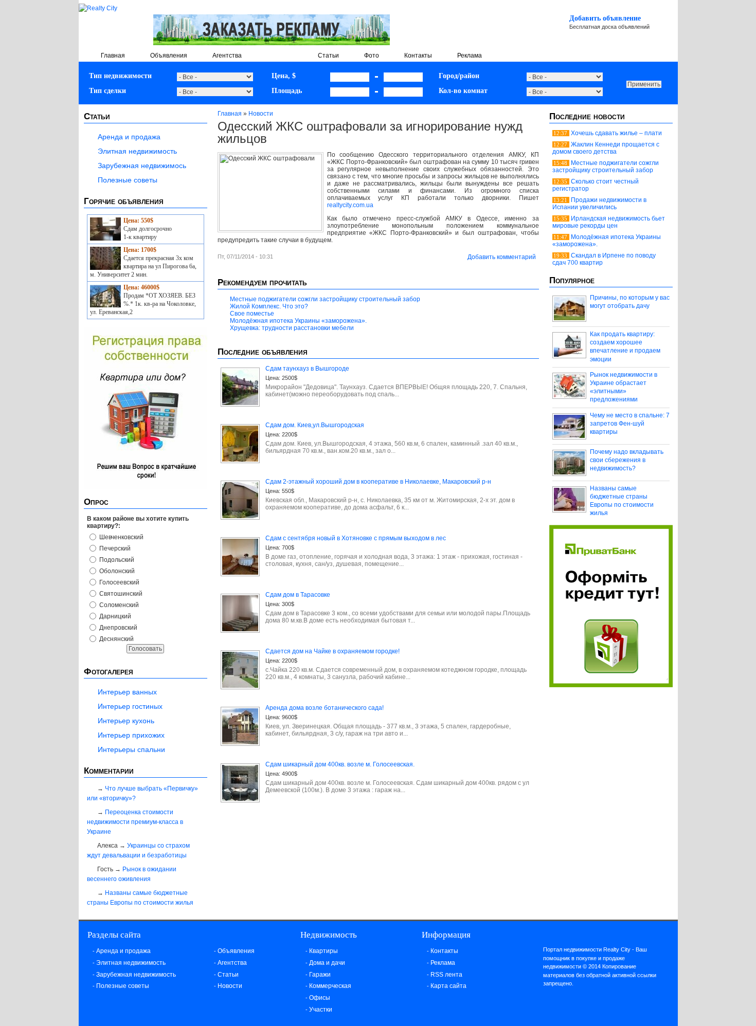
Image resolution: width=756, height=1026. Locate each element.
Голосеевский (118, 582)
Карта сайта (448, 986)
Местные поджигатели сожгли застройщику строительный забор (325, 299)
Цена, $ (284, 76)
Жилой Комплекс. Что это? (269, 306)
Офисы (319, 997)
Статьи (328, 55)
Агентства (227, 55)
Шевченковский (120, 537)
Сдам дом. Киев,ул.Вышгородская (314, 425)
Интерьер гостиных (130, 706)
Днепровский (117, 627)
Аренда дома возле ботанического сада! (324, 707)
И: (376, 77)
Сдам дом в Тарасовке (297, 594)
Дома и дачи (327, 962)
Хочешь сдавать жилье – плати (616, 133)
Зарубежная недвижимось (142, 165)
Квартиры (323, 951)
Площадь (287, 91)
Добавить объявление (605, 18)
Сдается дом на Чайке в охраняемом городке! (332, 651)
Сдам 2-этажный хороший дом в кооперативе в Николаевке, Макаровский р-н (378, 481)
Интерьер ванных (127, 692)
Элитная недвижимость (137, 151)
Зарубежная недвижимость (136, 974)
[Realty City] (98, 8)
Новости (280, 55)
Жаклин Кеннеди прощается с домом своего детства (605, 148)
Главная (113, 55)
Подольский (116, 559)
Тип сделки (107, 91)
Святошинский (120, 593)
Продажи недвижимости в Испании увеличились (599, 203)
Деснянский (116, 639)
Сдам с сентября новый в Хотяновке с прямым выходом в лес (355, 538)
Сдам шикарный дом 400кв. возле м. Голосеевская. (340, 764)
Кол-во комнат (463, 91)
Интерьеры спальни (131, 749)
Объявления (168, 55)
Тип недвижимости (120, 76)
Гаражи (320, 974)
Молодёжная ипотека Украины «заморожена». (298, 320)
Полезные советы (127, 180)
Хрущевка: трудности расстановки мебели (292, 328)
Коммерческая (330, 986)
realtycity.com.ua (350, 205)
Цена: (272, 378)
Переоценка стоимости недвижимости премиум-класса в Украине (135, 822)
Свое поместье (252, 313)
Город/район (459, 76)
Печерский (114, 548)
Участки (320, 1009)
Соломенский (118, 605)
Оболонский (116, 571)
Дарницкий (114, 616)
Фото (371, 55)
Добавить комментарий (501, 257)
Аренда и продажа (129, 137)
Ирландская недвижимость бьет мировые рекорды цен (608, 222)
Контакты (418, 55)
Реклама (469, 55)
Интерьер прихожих (131, 735)
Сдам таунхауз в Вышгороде (307, 368)
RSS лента (446, 974)
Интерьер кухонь (126, 721)
